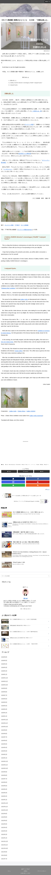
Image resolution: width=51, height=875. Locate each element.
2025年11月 (4, 681)
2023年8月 (4, 775)
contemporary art (12, 464)
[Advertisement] (25, 432)
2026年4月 (4, 664)
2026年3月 (4, 667)
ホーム (9, 871)
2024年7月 (4, 737)
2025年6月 (4, 698)
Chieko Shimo (21, 411)
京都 (38, 464)
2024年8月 (4, 733)
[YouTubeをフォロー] (38, 482)
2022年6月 (4, 820)
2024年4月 (4, 747)
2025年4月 (4, 705)
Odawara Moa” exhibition (8, 288)
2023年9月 (4, 772)
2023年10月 (4, 768)
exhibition (19, 464)
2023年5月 (4, 785)
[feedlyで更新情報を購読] (13, 485)
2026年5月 (4, 660)
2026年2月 (4, 671)
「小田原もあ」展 (36, 111)
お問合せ (25, 871)
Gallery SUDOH (31, 411)
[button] (49, 576)
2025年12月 (4, 678)
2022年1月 (4, 838)
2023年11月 (4, 765)
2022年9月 (4, 813)
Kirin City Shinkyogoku (7, 342)
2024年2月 (4, 754)
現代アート (47, 464)
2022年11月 (4, 806)
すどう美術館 (24, 225)
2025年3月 (4, 709)
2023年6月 (4, 782)
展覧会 (42, 464)
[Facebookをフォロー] (38, 478)
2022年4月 (4, 827)
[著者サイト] (13, 478)
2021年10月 (4, 848)
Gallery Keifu (24, 299)
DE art (26, 598)
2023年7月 (4, 778)
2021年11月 (4, 845)
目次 (23, 77)
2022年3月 (4, 831)
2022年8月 (4, 817)
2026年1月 (4, 674)
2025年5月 (4, 702)
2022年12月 (4, 803)
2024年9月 (4, 730)
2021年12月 (4, 841)
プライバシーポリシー (42, 871)
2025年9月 (4, 688)
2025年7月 (4, 695)
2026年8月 (4, 657)
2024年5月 (4, 744)
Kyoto (24, 464)
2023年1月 (4, 799)
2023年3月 (4, 792)
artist (7, 464)
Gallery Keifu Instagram (36, 415)
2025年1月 (4, 716)
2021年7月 (4, 858)
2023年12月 (4, 761)
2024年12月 (4, 719)
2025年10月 (4, 685)
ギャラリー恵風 (29, 124)
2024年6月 (4, 740)
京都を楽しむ (13, 80)
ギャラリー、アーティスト (31, 464)
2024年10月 (4, 726)
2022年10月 (4, 810)
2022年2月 (4, 834)
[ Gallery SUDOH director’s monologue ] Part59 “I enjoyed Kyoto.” (26, 82)
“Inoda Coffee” (19, 350)
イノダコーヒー (7, 169)
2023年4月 (4, 789)
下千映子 (17, 225)
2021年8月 (4, 855)
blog (3, 464)
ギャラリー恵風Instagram (25, 229)
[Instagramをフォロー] (13, 482)
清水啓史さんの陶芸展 (24, 153)
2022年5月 (4, 824)
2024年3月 (4, 751)
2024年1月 (4, 758)
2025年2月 (4, 712)
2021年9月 (4, 852)
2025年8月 (4, 691)
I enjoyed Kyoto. (14, 85)
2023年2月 (4, 796)
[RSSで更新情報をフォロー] (38, 485)
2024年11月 (4, 723)
